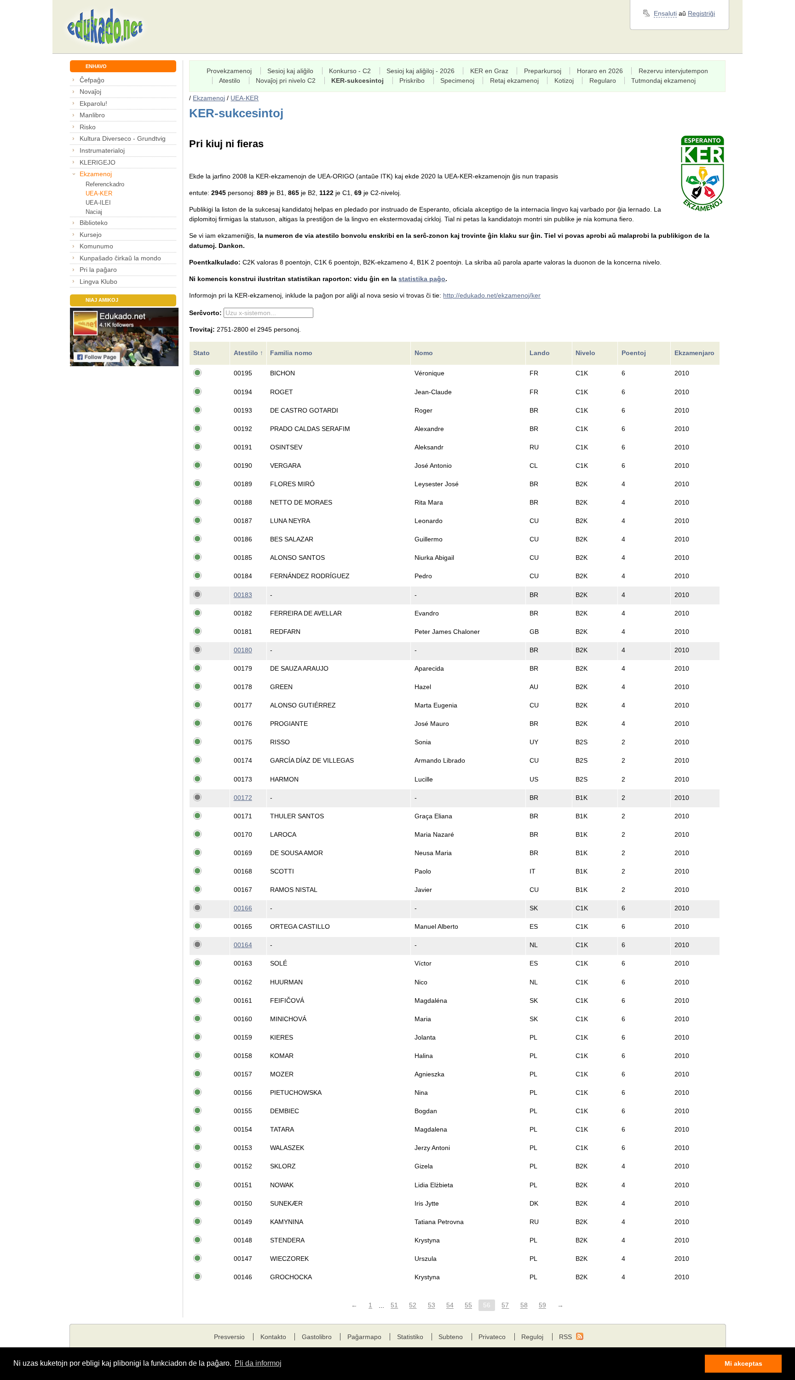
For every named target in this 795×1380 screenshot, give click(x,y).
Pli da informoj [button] (258, 1363)
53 (431, 1305)
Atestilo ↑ (248, 352)
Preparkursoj (542, 71)
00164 (243, 945)
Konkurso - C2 (350, 71)
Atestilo (229, 80)
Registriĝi (701, 13)
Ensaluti (665, 13)
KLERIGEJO (97, 162)
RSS (565, 1336)
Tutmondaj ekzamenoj (663, 80)
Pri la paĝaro (98, 269)
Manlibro (92, 115)
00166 (243, 908)
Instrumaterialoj (102, 150)
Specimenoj (457, 80)
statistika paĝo (421, 278)
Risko (88, 127)
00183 (243, 594)
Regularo (602, 80)
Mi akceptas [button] (743, 1363)
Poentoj (635, 352)
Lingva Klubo (98, 281)
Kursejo (91, 234)
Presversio (229, 1336)
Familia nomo (292, 352)
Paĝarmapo (364, 1336)
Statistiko (410, 1336)
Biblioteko (94, 222)
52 (412, 1305)
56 (486, 1305)
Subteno (450, 1336)
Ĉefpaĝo (92, 80)
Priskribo (412, 80)
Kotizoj (564, 80)
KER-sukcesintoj (357, 80)
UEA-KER (99, 193)
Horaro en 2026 (600, 71)
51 (394, 1305)
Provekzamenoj (229, 71)
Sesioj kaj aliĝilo (290, 71)
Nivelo (586, 352)
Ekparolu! (93, 103)
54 (450, 1305)
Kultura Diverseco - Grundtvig (123, 138)
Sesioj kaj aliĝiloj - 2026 (420, 71)
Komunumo (96, 246)
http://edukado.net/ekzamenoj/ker (492, 295)
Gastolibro (317, 1336)
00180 (243, 650)
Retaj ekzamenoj (514, 80)
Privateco (492, 1336)
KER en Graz (489, 71)
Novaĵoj (90, 91)
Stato (202, 352)
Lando (541, 352)
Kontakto (273, 1336)
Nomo (425, 352)
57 (505, 1305)
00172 (243, 797)
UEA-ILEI (98, 202)
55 (468, 1305)
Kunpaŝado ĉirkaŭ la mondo (120, 258)
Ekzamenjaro (695, 352)
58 (524, 1305)
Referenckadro (105, 184)
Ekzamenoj (96, 174)
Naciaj (94, 211)
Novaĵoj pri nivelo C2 (286, 80)
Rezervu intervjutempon (673, 71)
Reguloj (532, 1336)
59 (542, 1305)
